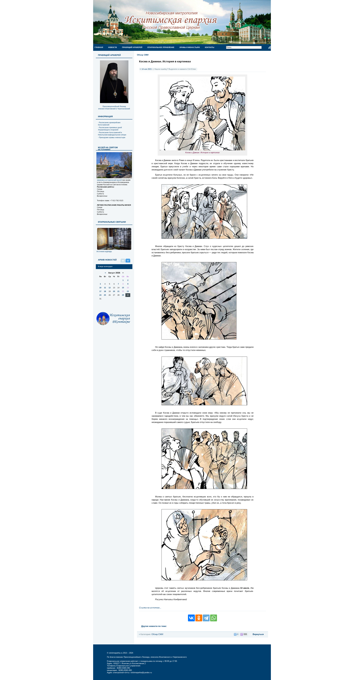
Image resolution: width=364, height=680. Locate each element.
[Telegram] (206, 618)
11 (105, 288)
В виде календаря (128, 260)
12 (110, 288)
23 (128, 291)
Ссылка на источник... (150, 608)
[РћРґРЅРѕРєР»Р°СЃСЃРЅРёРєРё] (198, 618)
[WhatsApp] (213, 618)
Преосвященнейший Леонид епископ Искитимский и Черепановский (114, 107)
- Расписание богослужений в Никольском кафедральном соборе (112, 134)
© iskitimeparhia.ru (115, 653)
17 (100, 291)
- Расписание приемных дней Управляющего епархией (110, 129)
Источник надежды (104, 252)
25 (105, 295)
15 (123, 288)
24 (100, 295)
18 (105, 291)
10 (100, 288)
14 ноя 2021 (147, 69)
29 (123, 295)
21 (118, 291)
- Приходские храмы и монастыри (111, 138)
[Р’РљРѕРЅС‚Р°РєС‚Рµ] (191, 618)
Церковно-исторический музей (109, 180)
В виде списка (123, 260)
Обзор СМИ (142, 55)
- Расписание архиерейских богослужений (109, 124)
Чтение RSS (269, 47)
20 (114, 291)
